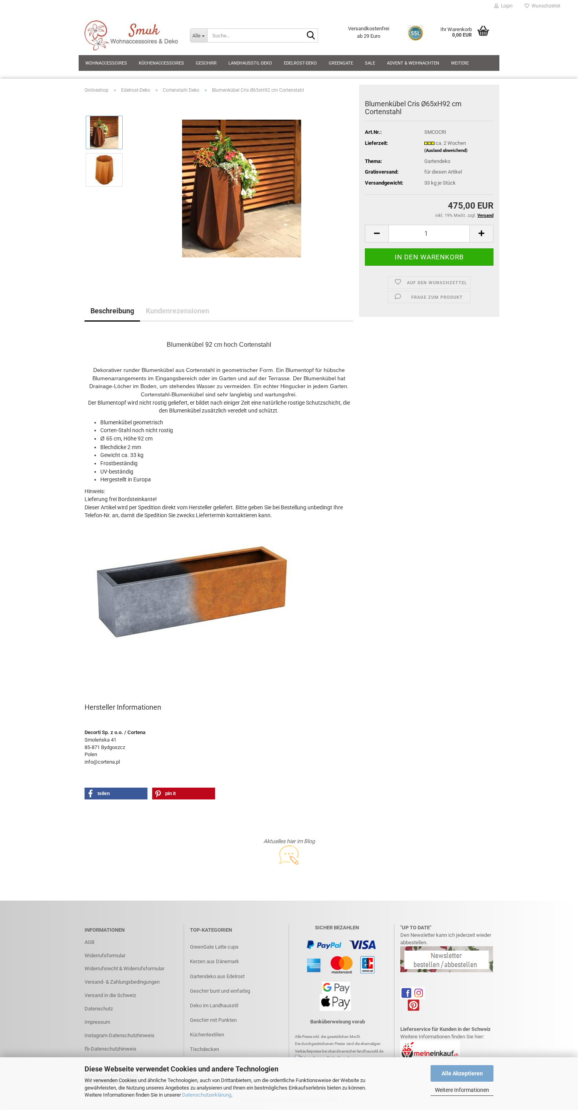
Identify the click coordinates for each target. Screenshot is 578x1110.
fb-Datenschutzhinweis (110, 1049)
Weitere (460, 63)
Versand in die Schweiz (110, 995)
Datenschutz (99, 1009)
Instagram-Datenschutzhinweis (120, 1035)
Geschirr (206, 63)
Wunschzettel (544, 6)
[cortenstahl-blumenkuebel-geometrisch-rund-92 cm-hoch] (241, 188)
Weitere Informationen (462, 1090)
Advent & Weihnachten (413, 63)
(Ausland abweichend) (446, 150)
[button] (376, 233)
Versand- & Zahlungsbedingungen (122, 982)
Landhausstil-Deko (250, 63)
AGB (89, 942)
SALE (370, 63)
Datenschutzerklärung (206, 1095)
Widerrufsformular (105, 955)
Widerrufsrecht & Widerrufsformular (124, 968)
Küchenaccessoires (161, 63)
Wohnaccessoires (106, 63)
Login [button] (506, 6)
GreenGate (341, 63)
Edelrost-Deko (300, 63)
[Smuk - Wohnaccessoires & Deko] (131, 35)
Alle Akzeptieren (462, 1073)
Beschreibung (112, 311)
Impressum (97, 1022)
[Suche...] (310, 36)
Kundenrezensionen (177, 311)
